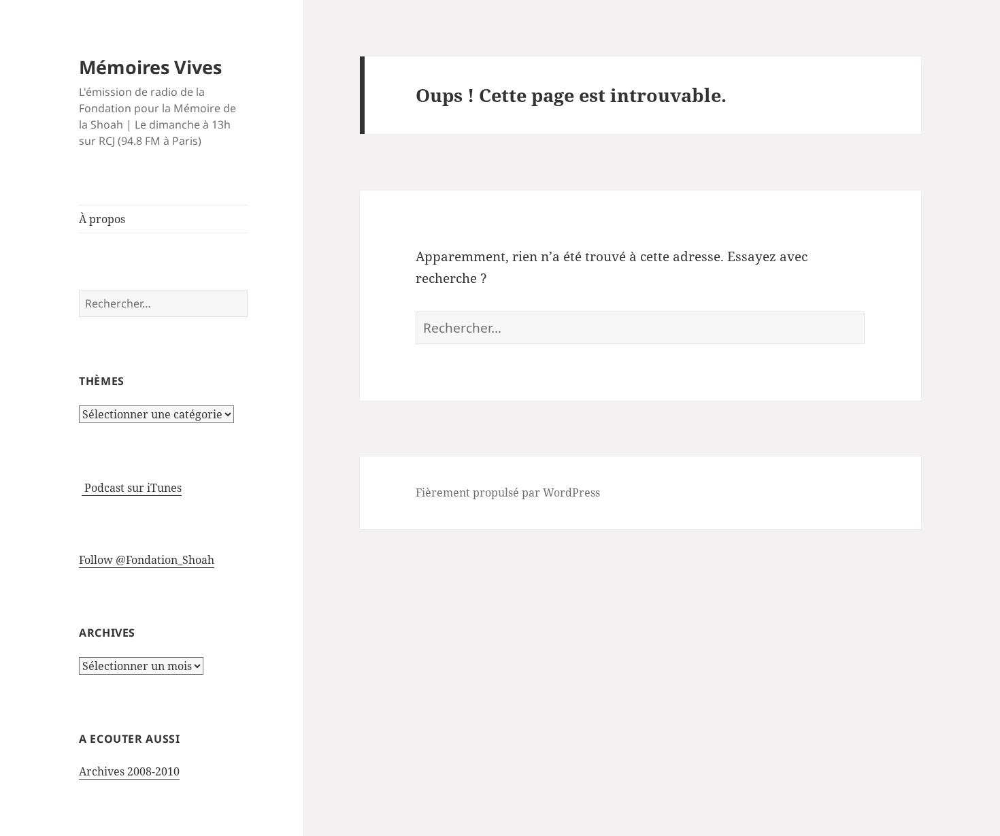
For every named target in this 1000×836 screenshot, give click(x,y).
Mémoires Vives (150, 67)
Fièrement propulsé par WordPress (508, 492)
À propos (102, 219)
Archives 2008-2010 (129, 771)
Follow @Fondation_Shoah (146, 559)
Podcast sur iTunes (132, 487)
